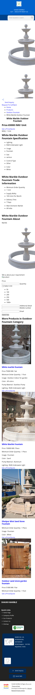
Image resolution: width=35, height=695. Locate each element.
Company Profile (8, 615)
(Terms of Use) (16, 686)
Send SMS (19, 676)
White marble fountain (12, 367)
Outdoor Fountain (13, 112)
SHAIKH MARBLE (19, 11)
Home (8, 107)
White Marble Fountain (12, 444)
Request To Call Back (9, 105)
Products (9, 110)
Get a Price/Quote (8, 129)
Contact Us (6, 621)
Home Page (7, 613)
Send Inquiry (9, 102)
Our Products (7, 618)
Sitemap (6, 624)
